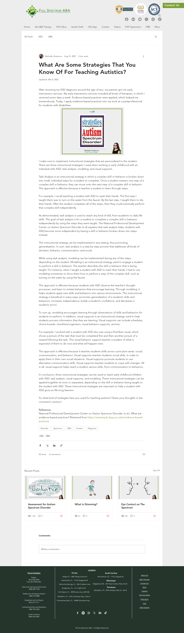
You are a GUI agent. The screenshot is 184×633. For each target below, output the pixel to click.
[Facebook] (126, 19)
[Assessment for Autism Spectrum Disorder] (45, 487)
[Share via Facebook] (40, 445)
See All (156, 470)
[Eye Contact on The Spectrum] (138, 487)
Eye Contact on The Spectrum (133, 506)
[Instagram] (153, 19)
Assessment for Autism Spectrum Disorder (41, 506)
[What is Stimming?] (92, 487)
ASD (40, 36)
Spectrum (57, 428)
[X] (146, 19)
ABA (50, 36)
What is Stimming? (86, 504)
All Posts (28, 36)
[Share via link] (61, 445)
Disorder (44, 428)
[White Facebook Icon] (77, 612)
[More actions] (143, 56)
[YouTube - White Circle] (83, 612)
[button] (105, 27)
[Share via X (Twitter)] (47, 445)
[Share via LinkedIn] (54, 445)
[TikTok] (159, 19)
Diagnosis (92, 428)
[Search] (159, 15)
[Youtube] (140, 19)
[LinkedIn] (133, 19)
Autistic (79, 428)
